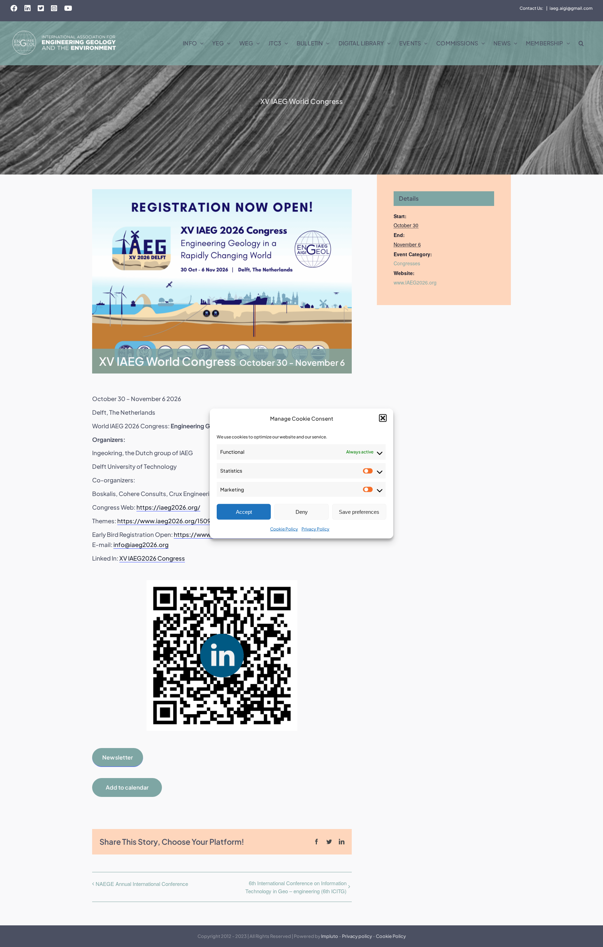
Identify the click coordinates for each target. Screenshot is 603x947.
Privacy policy (357, 936)
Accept (244, 512)
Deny (302, 512)
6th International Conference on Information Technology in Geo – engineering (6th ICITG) (296, 887)
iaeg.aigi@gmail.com (571, 8)
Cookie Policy (284, 529)
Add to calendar (127, 787)
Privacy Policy (315, 529)
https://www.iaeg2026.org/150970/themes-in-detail (193, 521)
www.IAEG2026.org (415, 282)
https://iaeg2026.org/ (168, 507)
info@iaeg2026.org (141, 544)
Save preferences (359, 512)
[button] (382, 418)
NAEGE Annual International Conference (142, 883)
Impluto (329, 936)
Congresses (407, 263)
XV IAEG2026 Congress (152, 558)
